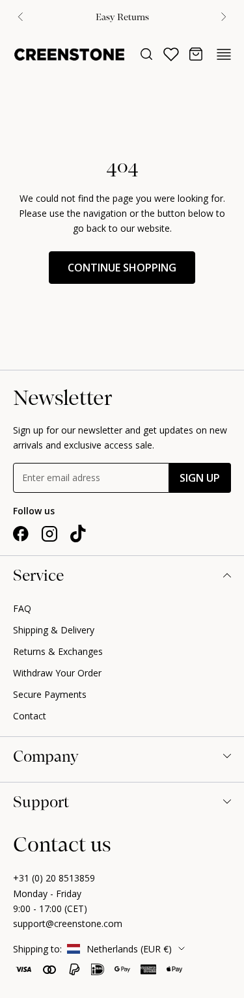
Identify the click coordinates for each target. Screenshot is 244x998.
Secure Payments (50, 694)
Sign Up (200, 478)
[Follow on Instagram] (49, 534)
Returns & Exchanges (58, 651)
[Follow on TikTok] (78, 534)
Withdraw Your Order (57, 673)
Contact (29, 716)
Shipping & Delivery (53, 630)
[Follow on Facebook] (21, 534)
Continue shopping (122, 267)
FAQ (22, 608)
